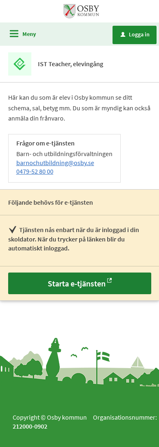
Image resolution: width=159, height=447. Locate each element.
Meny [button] (29, 34)
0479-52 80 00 (34, 171)
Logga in (135, 34)
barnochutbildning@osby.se (55, 163)
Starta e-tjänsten (77, 283)
